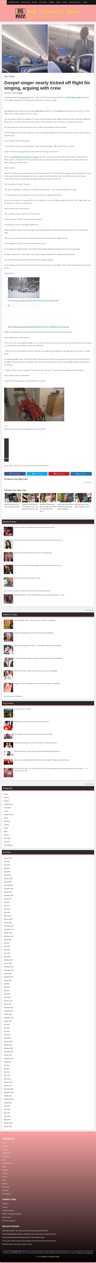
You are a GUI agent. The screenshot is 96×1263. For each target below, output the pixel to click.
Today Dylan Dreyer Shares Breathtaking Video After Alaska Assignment (65, 507)
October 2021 (8, 1055)
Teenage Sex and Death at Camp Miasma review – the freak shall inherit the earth (30, 507)
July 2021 (7, 1065)
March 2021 (7, 1079)
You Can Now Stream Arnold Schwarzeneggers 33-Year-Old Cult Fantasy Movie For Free (29, 1241)
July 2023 (7, 984)
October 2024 (8, 933)
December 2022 (8, 1007)
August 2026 (7, 858)
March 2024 (7, 956)
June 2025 (7, 905)
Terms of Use (81, 1252)
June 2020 (7, 1109)
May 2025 (7, 909)
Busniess (6, 801)
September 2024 (8, 936)
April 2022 (7, 1034)
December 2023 (8, 967)
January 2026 (8, 882)
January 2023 (8, 1004)
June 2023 (7, 987)
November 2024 (8, 929)
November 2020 (8, 1092)
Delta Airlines (71, 97)
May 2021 (7, 1072)
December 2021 (8, 1048)
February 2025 (8, 919)
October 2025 (8, 892)
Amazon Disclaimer (8, 1210)
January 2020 (8, 1126)
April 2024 (7, 953)
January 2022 (8, 1045)
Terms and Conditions (8, 1220)
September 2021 (8, 1058)
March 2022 (7, 1038)
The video (7, 111)
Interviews (7, 821)
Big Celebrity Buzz (54, 11)
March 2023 (7, 997)
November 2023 (8, 970)
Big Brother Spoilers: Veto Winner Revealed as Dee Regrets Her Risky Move (25, 1230)
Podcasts (6, 835)
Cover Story (7, 807)
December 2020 (8, 1089)
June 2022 (7, 1028)
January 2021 (8, 1085)
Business (6, 797)
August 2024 (7, 939)
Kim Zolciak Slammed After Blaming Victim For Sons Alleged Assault (23, 1237)
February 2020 (8, 1123)
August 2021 (7, 1062)
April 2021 (7, 1075)
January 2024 (8, 963)
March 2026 (7, 875)
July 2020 (7, 1106)
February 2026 (8, 878)
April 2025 (7, 912)
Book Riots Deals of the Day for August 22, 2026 (17, 1244)
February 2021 (8, 1082)
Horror (51, 2)
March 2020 (7, 1119)
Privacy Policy (6, 1217)
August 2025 (7, 899)
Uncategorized (8, 845)
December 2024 (8, 926)
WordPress (44, 1256)
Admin (20, 93)
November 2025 (8, 888)
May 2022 (7, 1031)
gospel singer (24, 97)
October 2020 (8, 1096)
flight (79, 97)
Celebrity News (13, 2)
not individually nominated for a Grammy (24, 157)
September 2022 (8, 1017)
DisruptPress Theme (54, 1256)
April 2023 (7, 994)
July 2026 (7, 861)
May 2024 (7, 950)
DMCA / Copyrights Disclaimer (11, 1214)
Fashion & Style (75, 2)
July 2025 (7, 902)
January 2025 (8, 922)
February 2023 (8, 1000)
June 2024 (7, 946)
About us (5, 1207)
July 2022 (7, 1024)
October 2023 (8, 973)
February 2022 (8, 1041)
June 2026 (7, 865)
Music (58, 2)
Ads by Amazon (88, 482)
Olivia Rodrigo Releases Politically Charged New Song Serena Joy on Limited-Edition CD (29, 1234)
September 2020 (8, 1099)
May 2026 (7, 868)
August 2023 (7, 980)
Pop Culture (25, 2)
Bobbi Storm (39, 111)
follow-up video (12, 359)
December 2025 (8, 885)
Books (65, 2)
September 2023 (8, 977)
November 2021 (8, 1051)
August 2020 (7, 1102)
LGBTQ (85, 2)
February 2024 (8, 960)
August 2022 (7, 1021)
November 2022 (8, 1011)
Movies (34, 2)
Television (43, 2)
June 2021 (7, 1068)
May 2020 (7, 1113)
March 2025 (7, 916)
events (6, 811)
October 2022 (8, 1014)
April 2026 (7, 871)
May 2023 (7, 990)
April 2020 (7, 1116)
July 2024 (7, 943)
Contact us (5, 1203)
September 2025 (8, 895)
